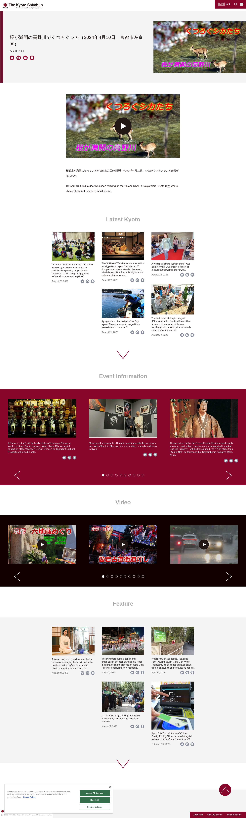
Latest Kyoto (123, 219)
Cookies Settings (94, 807)
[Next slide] (229, 475)
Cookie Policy (29, 797)
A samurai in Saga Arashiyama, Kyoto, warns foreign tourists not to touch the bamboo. (121, 718)
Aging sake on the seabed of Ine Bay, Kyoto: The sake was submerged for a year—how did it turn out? (121, 324)
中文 (228, 4)
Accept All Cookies (94, 793)
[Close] (110, 787)
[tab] (103, 475)
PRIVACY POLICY (215, 815)
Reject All (94, 800)
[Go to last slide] (17, 475)
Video (123, 502)
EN (221, 4)
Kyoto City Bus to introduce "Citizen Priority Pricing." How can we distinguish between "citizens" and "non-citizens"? (171, 736)
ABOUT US (198, 815)
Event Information (123, 376)
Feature (123, 603)
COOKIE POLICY (234, 815)
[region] (59, 798)
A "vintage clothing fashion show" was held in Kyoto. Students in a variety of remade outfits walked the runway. (170, 267)
